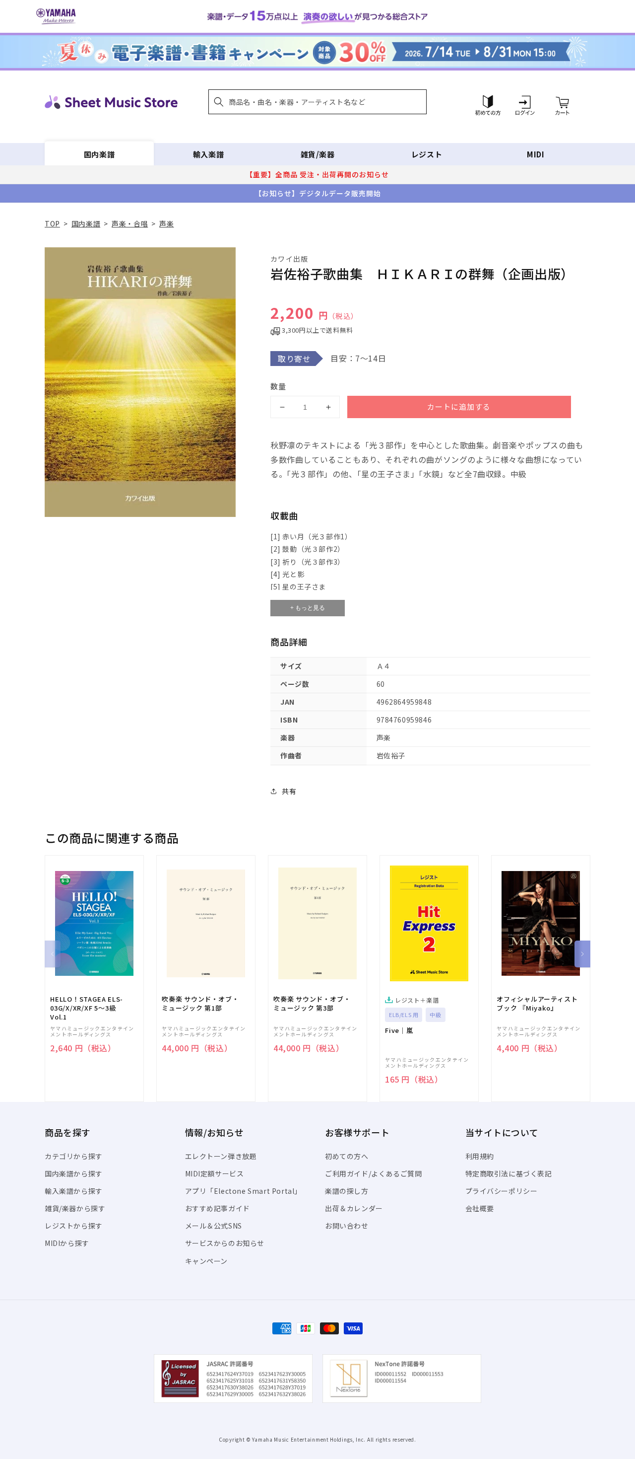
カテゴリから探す (74, 1156)
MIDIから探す (67, 1243)
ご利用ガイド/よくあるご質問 (373, 1173)
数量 (278, 386)
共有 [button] (289, 791)
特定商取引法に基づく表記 (508, 1173)
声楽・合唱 (130, 223)
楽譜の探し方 (347, 1191)
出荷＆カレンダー (354, 1208)
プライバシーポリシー (501, 1191)
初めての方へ (347, 1156)
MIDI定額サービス (214, 1173)
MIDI (535, 154)
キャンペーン (206, 1261)
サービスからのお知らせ (225, 1243)
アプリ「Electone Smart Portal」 (243, 1191)
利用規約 (479, 1156)
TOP (52, 223)
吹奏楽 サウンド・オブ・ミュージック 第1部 (200, 1004)
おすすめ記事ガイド (217, 1208)
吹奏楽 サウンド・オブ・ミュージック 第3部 (311, 1004)
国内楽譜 (99, 154)
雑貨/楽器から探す (75, 1208)
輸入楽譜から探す (74, 1191)
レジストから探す (74, 1226)
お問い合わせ (347, 1226)
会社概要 (479, 1208)
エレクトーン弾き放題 (221, 1156)
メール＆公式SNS (213, 1226)
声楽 (166, 223)
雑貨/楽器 (318, 154)
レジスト (426, 154)
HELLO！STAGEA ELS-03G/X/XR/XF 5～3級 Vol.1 (86, 1008)
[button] (317, 101)
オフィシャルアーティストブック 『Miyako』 (537, 1004)
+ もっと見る (307, 607)
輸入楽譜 (208, 154)
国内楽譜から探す (74, 1173)
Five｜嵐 (399, 1030)
